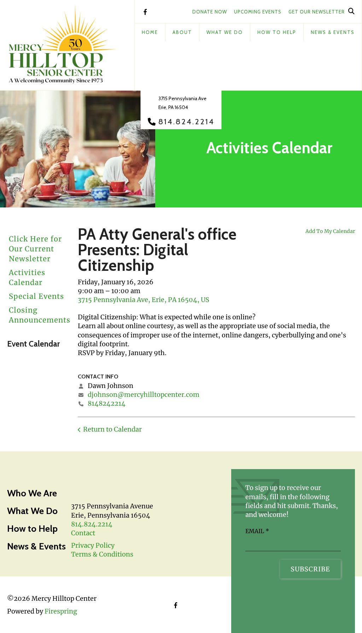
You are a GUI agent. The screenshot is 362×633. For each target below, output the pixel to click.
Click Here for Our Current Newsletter (35, 248)
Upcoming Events (257, 12)
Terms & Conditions (102, 554)
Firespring (61, 611)
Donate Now (209, 12)
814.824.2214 (186, 122)
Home (150, 32)
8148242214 (106, 403)
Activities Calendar (27, 277)
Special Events (36, 296)
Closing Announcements (39, 315)
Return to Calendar (112, 429)
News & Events (333, 32)
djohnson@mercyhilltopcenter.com (143, 394)
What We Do (224, 32)
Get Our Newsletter (316, 12)
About (182, 32)
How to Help (32, 528)
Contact (83, 533)
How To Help (276, 32)
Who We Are (32, 493)
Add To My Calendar (330, 231)
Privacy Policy (93, 545)
